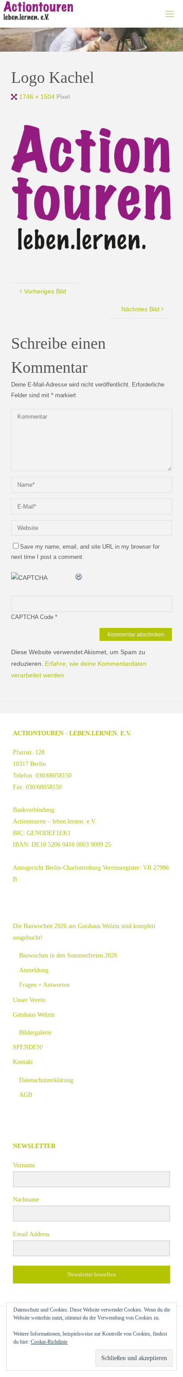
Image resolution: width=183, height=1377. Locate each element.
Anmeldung (33, 970)
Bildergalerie (35, 1032)
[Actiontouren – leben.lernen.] (38, 11)
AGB (25, 1094)
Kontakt (23, 1061)
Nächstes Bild (140, 309)
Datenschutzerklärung (46, 1080)
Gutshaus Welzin (34, 1014)
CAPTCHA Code (32, 617)
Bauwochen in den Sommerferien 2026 (68, 955)
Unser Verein (29, 999)
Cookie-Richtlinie (49, 1342)
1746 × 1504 (37, 96)
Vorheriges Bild (45, 291)
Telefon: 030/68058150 (42, 775)
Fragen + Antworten (44, 984)
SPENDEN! (28, 1047)
